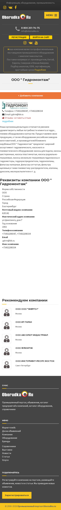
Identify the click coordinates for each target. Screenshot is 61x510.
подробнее (7, 121)
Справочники (9, 446)
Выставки (7, 449)
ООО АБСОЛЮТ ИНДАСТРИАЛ (31, 335)
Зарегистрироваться (17, 495)
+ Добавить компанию (30, 95)
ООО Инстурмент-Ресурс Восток (34, 361)
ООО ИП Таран (23, 322)
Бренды (6, 441)
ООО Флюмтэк (24, 348)
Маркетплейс (9, 427)
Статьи (6, 456)
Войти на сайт (41, 37)
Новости (6, 453)
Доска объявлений (11, 431)
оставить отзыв (22, 117)
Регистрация (19, 37)
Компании (7, 434)
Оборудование (9, 437)
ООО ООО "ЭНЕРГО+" (26, 309)
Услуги (5, 460)
